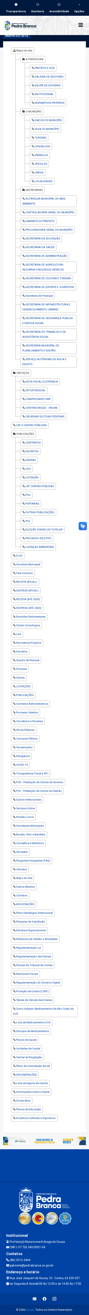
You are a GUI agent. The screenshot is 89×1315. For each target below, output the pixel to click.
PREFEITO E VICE (45, 67)
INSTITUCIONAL (44, 94)
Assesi (30, 1309)
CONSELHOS (42, 146)
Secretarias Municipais (30, 825)
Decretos (21, 651)
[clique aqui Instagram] (54, 1299)
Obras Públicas (25, 729)
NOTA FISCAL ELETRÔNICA (41, 381)
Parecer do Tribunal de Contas (34, 965)
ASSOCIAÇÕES (25, 904)
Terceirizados (24, 747)
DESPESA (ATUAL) (27, 590)
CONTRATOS (33, 442)
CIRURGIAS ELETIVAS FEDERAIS (44, 416)
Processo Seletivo (27, 712)
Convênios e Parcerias (29, 721)
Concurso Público (27, 738)
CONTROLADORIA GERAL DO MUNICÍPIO (49, 212)
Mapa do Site (24, 878)
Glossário (22, 851)
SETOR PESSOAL (35, 390)
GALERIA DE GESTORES (49, 76)
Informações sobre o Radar (33, 1091)
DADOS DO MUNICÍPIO (48, 120)
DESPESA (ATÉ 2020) (28, 607)
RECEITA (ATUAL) (26, 581)
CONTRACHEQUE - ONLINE (41, 407)
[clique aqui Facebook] (44, 1299)
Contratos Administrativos (32, 703)
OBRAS (39, 172)
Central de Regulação (29, 1057)
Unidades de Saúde (28, 1048)
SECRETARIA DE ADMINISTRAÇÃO (46, 255)
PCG (27, 494)
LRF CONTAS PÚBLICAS (39, 486)
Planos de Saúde (26, 1039)
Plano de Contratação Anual (33, 1066)
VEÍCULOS (41, 163)
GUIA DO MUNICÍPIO (47, 128)
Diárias (20, 677)
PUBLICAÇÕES (25, 695)
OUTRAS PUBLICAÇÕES (39, 512)
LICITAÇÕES (23, 686)
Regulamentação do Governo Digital (38, 982)
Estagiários (23, 756)
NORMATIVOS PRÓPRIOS (50, 102)
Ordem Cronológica (28, 625)
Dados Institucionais (28, 799)
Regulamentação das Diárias (33, 956)
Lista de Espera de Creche (32, 1083)
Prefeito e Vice (25, 817)
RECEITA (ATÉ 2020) (28, 599)
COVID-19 (22, 764)
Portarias (21, 668)
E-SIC (19, 555)
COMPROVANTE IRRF (38, 399)
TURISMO (40, 137)
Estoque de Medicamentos (32, 1031)
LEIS (28, 468)
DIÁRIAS (30, 460)
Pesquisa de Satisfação (30, 921)
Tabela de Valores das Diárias (34, 1000)
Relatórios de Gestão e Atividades (37, 939)
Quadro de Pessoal (27, 660)
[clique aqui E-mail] (34, 1299)
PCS (27, 521)
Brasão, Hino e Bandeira (30, 834)
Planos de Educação (28, 1109)
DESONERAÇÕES (26, 1074)
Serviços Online (25, 808)
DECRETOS (32, 451)
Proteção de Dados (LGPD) (32, 991)
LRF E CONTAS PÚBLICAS (31, 425)
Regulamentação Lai (28, 947)
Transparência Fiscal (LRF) (32, 773)
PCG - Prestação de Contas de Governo (39, 782)
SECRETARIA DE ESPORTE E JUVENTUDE (49, 287)
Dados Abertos (25, 886)
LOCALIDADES (44, 181)
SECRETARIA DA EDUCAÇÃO (42, 238)
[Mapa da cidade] (44, 1164)
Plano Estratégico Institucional (34, 912)
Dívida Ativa (23, 1100)
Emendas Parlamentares (30, 616)
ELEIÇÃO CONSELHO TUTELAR (44, 529)
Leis (18, 634)
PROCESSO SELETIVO (38, 538)
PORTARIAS (32, 503)
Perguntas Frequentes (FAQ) (33, 860)
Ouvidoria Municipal (28, 564)
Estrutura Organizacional (31, 930)
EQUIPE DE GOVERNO (48, 85)
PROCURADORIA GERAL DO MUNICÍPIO (49, 229)
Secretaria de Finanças (39, 295)
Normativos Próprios (28, 642)
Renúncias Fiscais (27, 973)
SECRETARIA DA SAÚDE (40, 247)
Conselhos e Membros (30, 843)
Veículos (21, 869)
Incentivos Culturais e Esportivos (35, 1118)
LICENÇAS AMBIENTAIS (39, 546)
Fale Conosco (24, 573)
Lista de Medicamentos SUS (33, 1022)
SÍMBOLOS (41, 155)
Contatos (21, 895)
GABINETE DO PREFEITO (39, 221)
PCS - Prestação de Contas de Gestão (39, 790)
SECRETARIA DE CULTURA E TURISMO (48, 278)
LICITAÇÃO (32, 477)
